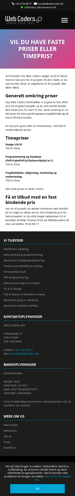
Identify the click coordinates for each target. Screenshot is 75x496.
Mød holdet (11, 425)
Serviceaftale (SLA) (15, 271)
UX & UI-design (13, 288)
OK (37, 489)
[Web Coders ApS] (23, 19)
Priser (7, 442)
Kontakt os (10, 447)
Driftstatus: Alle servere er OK (40, 7)
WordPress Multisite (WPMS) (21, 305)
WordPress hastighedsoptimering (24, 260)
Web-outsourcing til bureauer (22, 283)
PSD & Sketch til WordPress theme (24, 294)
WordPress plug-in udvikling (21, 300)
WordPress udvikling (16, 249)
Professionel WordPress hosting (23, 266)
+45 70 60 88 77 (23, 3)
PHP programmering (16, 277)
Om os (7, 436)
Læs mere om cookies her (53, 478)
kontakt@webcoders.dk (50, 3)
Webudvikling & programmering (23, 254)
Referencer (10, 430)
